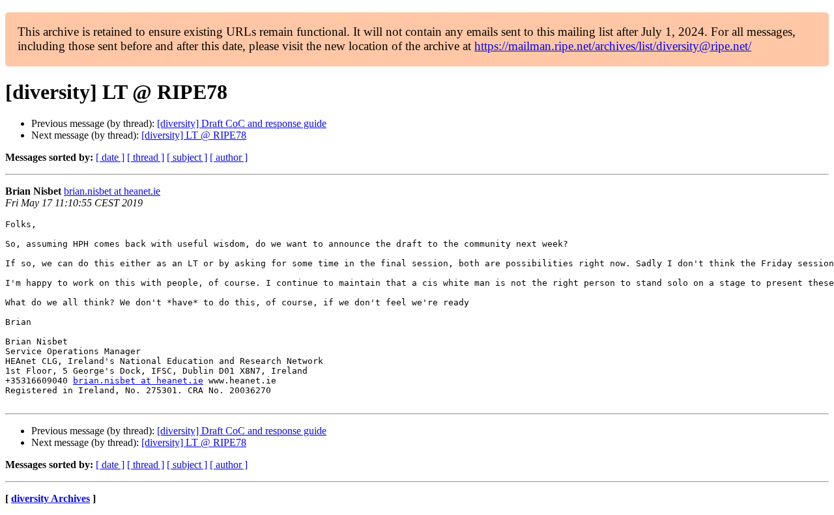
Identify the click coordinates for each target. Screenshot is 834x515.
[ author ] (229, 157)
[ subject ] (187, 157)
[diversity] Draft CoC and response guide (241, 123)
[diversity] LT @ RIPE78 (193, 135)
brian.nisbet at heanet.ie (112, 191)
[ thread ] (145, 157)
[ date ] (110, 157)
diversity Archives (50, 498)
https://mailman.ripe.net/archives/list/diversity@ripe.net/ (612, 46)
